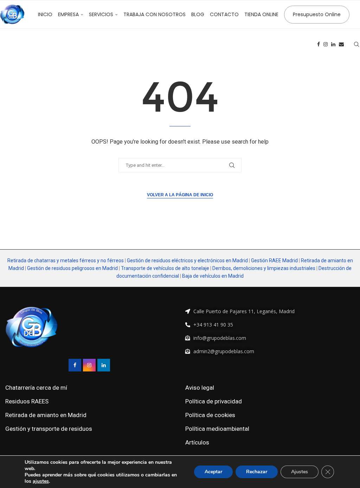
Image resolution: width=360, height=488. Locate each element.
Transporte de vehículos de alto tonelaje (165, 268)
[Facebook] (318, 44)
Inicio (45, 14)
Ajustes (299, 471)
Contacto (224, 14)
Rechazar (256, 471)
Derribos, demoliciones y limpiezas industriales (263, 268)
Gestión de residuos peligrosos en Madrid (72, 268)
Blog (197, 14)
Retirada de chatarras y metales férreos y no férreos (66, 260)
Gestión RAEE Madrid (274, 260)
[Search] (356, 44)
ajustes (41, 481)
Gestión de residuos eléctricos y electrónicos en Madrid (187, 260)
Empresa (68, 14)
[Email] (341, 44)
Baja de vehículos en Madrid (213, 276)
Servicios (101, 14)
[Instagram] (325, 44)
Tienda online (261, 14)
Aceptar (213, 471)
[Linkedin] (333, 44)
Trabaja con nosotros (154, 14)
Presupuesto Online (317, 14)
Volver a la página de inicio (180, 194)
